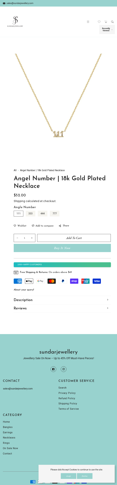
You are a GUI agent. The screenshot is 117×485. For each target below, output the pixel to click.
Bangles (7, 427)
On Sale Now (10, 448)
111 (18, 213)
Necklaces (9, 437)
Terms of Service (68, 408)
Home (6, 421)
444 (43, 213)
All (15, 170)
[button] (88, 22)
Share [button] (66, 226)
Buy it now (62, 248)
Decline (84, 476)
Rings (6, 442)
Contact (7, 453)
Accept (68, 476)
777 (55, 213)
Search (62, 387)
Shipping (19, 201)
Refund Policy (66, 398)
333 (30, 213)
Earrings (8, 432)
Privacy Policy (67, 393)
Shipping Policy (67, 403)
